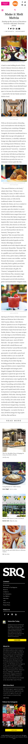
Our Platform (6, 596)
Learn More (6, 697)
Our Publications (7, 594)
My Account (6, 585)
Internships (6, 598)
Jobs (4, 600)
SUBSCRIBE (17, 640)
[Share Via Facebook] (8, 29)
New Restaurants (20, 31)
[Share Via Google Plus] (14, 29)
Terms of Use (6, 602)
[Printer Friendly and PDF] (16, 29)
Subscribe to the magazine (10, 587)
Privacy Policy (6, 605)
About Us (5, 589)
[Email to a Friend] (19, 29)
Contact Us (6, 591)
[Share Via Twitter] (11, 29)
